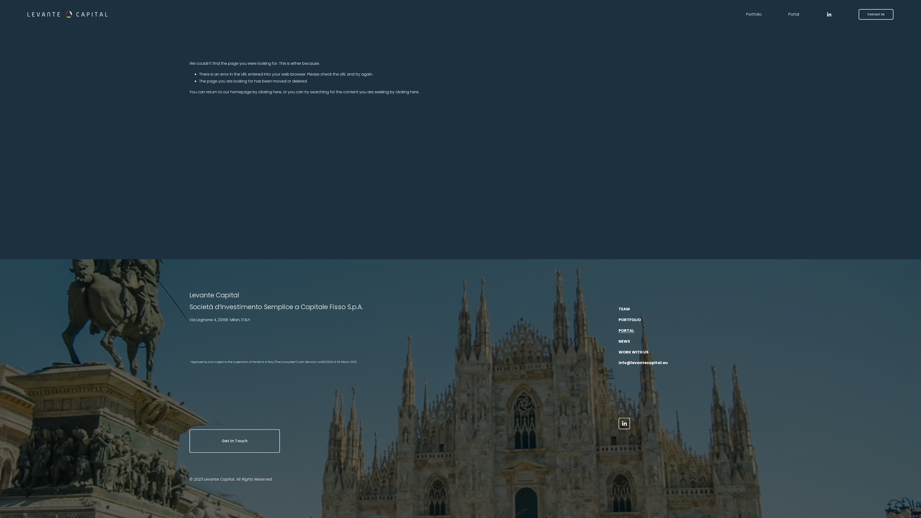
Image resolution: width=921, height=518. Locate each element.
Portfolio (754, 14)
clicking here (269, 92)
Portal (793, 14)
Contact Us (876, 14)
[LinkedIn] (829, 15)
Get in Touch (235, 441)
